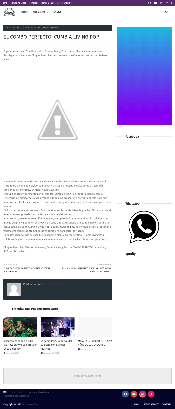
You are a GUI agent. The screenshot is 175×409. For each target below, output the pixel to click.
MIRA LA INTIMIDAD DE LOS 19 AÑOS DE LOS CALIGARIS (95, 342)
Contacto (33, 3)
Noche (16, 28)
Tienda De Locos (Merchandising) (56, 3)
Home (4, 3)
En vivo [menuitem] (57, 11)
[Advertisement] (144, 173)
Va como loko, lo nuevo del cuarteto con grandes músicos (56, 344)
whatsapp (167, 404)
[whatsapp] (171, 3)
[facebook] (149, 3)
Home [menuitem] (24, 11)
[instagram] (161, 3)
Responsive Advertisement (87, 376)
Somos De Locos (18, 3)
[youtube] (155, 3)
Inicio (8, 28)
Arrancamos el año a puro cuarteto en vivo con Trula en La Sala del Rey (20, 344)
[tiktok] (167, 3)
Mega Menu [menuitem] (39, 11)
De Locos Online (51, 284)
